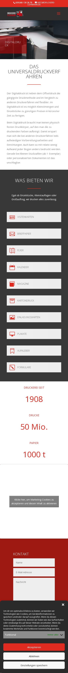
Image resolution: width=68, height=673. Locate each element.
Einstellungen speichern (34, 665)
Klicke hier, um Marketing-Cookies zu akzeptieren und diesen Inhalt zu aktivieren (34, 501)
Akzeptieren (34, 647)
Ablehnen (34, 656)
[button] (63, 604)
